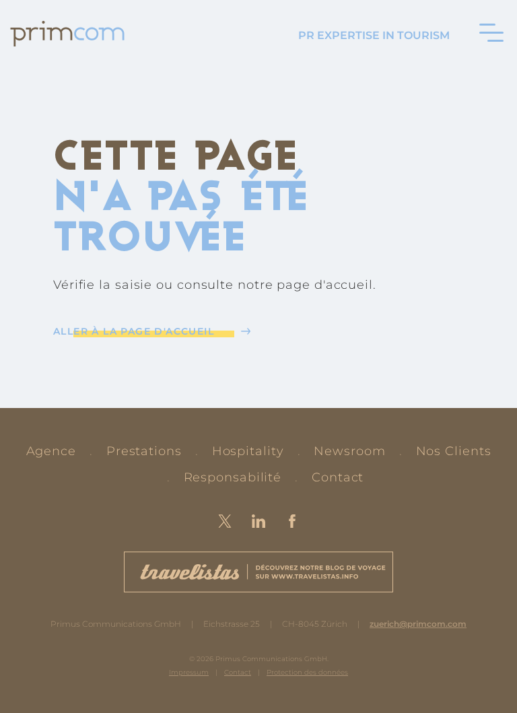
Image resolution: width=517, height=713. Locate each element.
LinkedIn (258, 521)
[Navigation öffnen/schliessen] (491, 32)
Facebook (292, 521)
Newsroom (349, 451)
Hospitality (248, 451)
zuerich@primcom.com (418, 624)
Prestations (144, 451)
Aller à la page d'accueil (133, 331)
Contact (338, 477)
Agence (51, 451)
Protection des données (307, 672)
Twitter (225, 521)
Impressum (189, 672)
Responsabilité (233, 477)
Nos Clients (453, 451)
